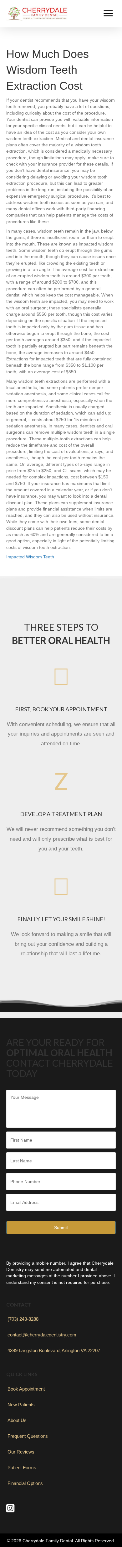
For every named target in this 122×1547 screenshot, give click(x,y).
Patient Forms (22, 1467)
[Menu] (108, 13)
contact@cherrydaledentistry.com (42, 1334)
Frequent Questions (28, 1436)
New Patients (21, 1404)
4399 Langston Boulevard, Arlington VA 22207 (54, 1350)
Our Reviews (21, 1451)
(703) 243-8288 (23, 1319)
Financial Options (25, 1483)
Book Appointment (26, 1389)
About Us (17, 1420)
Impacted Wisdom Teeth (30, 556)
